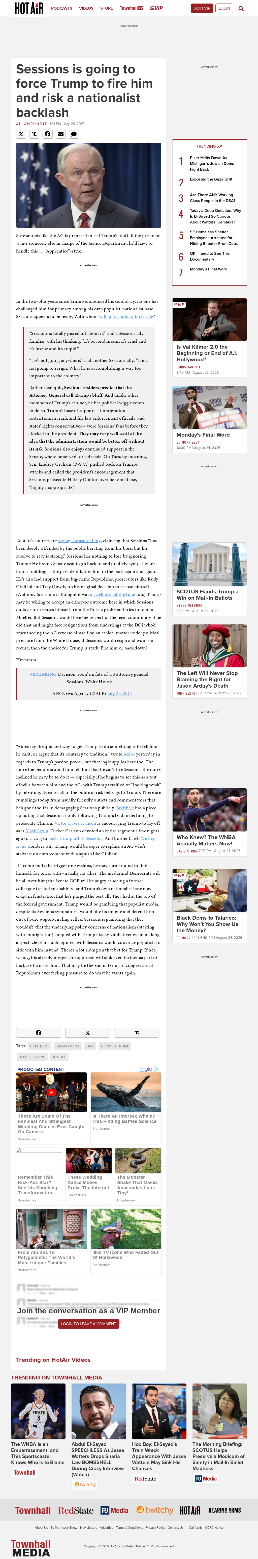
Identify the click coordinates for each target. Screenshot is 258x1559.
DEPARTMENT (68, 1046)
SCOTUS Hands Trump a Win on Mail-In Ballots (208, 594)
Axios (129, 753)
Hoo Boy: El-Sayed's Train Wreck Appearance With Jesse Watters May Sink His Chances (159, 1456)
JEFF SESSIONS (32, 1057)
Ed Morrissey (188, 442)
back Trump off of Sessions (75, 838)
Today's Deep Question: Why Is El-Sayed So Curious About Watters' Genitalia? (215, 216)
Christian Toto (190, 366)
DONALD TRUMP (115, 1046)
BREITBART (39, 1046)
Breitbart (125, 807)
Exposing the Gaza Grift (211, 179)
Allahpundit (31, 124)
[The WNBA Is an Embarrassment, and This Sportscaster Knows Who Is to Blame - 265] (38, 1411)
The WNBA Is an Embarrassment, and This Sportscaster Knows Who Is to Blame (37, 1453)
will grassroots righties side (126, 316)
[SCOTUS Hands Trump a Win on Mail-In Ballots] (210, 563)
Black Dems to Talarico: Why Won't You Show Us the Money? (207, 924)
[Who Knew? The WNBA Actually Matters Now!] (210, 809)
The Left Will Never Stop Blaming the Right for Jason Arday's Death (207, 679)
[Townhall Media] (30, 1548)
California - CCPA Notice (206, 1528)
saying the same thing (79, 540)
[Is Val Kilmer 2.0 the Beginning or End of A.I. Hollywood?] (210, 319)
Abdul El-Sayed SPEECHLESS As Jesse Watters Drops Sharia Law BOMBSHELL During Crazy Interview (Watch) (98, 1459)
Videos (86, 8)
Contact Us (175, 1528)
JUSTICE (59, 1057)
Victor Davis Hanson (75, 823)
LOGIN (224, 8)
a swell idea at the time (112, 594)
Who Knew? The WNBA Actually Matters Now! (206, 840)
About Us (41, 1528)
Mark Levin (36, 830)
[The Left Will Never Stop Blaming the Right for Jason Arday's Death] (210, 645)
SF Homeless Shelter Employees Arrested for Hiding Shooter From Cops (214, 238)
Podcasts (61, 8)
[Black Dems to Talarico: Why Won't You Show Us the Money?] (210, 890)
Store (106, 8)
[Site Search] (241, 8)
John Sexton (187, 693)
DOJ (90, 1046)
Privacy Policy (155, 1528)
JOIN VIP (202, 8)
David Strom (187, 850)
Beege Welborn (189, 605)
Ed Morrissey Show (64, 1528)
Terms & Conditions (129, 1528)
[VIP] (160, 8)
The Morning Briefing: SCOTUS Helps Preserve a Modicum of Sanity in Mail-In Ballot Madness (218, 1456)
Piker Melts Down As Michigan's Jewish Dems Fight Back (212, 163)
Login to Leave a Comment (88, 1323)
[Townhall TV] (135, 8)
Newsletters (88, 1528)
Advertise (106, 1528)
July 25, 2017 (120, 693)
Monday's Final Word (208, 269)
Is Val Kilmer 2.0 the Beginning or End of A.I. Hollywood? (207, 353)
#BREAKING (43, 674)
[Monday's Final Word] (210, 407)
